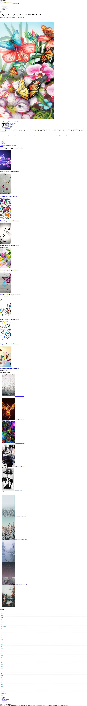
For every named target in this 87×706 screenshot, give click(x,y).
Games (2, 655)
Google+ (10, 145)
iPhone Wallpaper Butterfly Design (9, 221)
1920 (3, 139)
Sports (2, 689)
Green (2, 659)
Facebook (3, 145)
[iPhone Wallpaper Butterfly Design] (5, 218)
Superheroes (3, 691)
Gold (1, 657)
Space (2, 688)
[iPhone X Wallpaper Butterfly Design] (5, 169)
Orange (2, 675)
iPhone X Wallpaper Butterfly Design (9, 171)
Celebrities (2, 630)
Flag (1, 646)
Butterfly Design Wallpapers (10, 17)
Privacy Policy (4, 7)
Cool (1, 633)
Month (2, 666)
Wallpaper (3, 143)
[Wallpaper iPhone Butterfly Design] (5, 341)
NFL (1, 673)
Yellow (2, 695)
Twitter (1, 145)
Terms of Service (4, 8)
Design (3, 141)
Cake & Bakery (3, 626)
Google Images (7, 128)
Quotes (2, 680)
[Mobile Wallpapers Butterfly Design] (5, 366)
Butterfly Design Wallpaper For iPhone (10, 294)
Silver (2, 686)
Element (2, 642)
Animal (2, 615)
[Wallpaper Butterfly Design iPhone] (43, 70)
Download (1, 146)
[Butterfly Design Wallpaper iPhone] (5, 267)
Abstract (2, 613)
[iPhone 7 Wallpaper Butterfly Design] (5, 317)
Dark (1, 637)
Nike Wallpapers (5, 467)
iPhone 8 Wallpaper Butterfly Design (9, 245)
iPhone (3, 142)
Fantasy (2, 644)
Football (2, 651)
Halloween (2, 660)
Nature (2, 671)
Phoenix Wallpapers (6, 420)
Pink (1, 677)
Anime (2, 617)
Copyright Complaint (5, 6)
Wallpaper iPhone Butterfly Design (9, 344)
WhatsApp (7, 145)
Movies (2, 668)
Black (2, 622)
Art (1, 619)
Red (1, 682)
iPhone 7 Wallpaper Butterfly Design (9, 319)
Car (1, 628)
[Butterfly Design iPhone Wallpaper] (5, 194)
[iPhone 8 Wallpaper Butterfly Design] (5, 243)
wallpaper (35, 129)
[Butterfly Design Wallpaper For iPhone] (5, 292)
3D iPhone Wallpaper (16, 3)
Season (2, 684)
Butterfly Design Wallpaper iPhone (9, 270)
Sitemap (3, 9)
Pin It (15, 145)
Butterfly (3, 140)
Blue (1, 624)
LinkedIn (13, 145)
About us (3, 697)
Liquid (2, 664)
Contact (3, 5)
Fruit (1, 653)
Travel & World (3, 693)
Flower (2, 648)
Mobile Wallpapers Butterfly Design (9, 368)
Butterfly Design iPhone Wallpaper (9, 196)
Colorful (2, 631)
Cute (3, 491)
